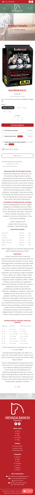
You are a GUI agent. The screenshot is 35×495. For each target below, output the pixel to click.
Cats (18, 461)
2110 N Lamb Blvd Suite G (18, 478)
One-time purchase (11, 130)
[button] (3, 8)
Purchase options (17, 125)
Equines (18, 457)
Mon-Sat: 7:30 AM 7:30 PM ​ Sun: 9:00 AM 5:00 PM (18, 483)
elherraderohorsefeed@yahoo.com (18, 476)
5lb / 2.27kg (8, 111)
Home (11, 29)
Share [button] (18, 387)
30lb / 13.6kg (22, 107)
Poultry (18, 470)
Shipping (12, 96)
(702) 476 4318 (18, 480)
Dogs (18, 459)
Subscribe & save (13, 136)
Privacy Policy (18, 446)
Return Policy (18, 448)
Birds (18, 465)
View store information (10, 166)
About (18, 433)
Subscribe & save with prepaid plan (15, 143)
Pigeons (18, 467)
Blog (18, 439)
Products (18, 437)
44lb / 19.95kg (8, 107)
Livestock (18, 463)
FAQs (18, 435)
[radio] (3, 130)
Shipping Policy (18, 450)
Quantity (17, 115)
